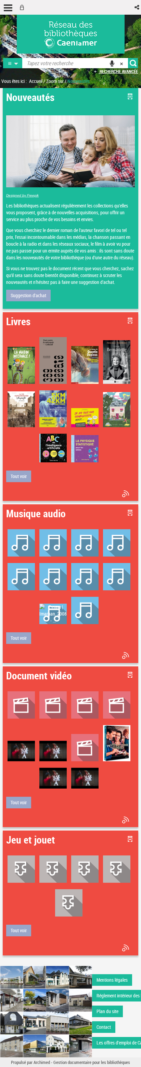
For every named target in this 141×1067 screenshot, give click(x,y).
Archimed (42, 1062)
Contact (104, 1027)
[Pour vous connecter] (23, 7)
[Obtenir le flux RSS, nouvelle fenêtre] (126, 494)
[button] (137, 7)
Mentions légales (112, 980)
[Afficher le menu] (8, 8)
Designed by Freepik (22, 195)
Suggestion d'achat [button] (28, 295)
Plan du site (107, 1011)
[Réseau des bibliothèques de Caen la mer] (46, 1011)
